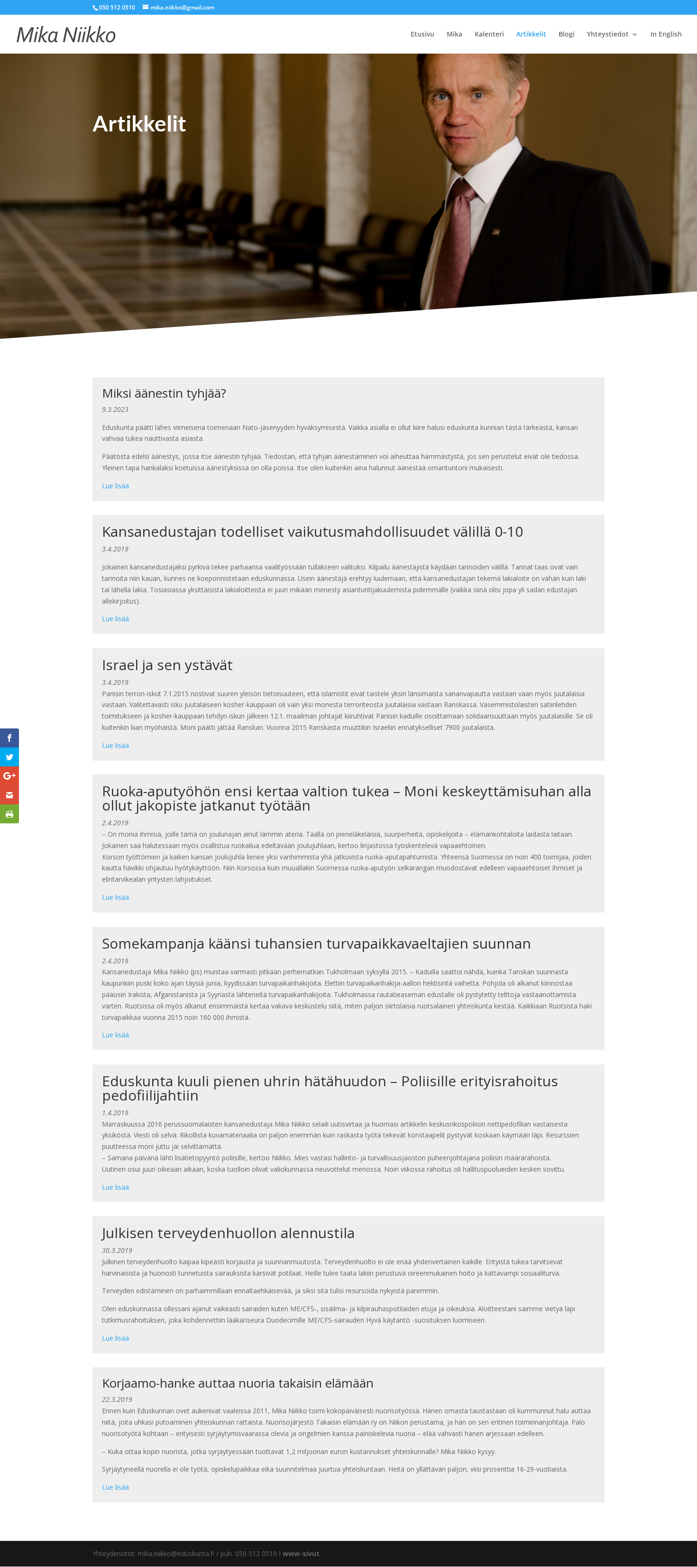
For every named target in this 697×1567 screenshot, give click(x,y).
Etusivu (422, 34)
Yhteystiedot (608, 34)
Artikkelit (531, 34)
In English (666, 34)
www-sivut (301, 1553)
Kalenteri (489, 34)
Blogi (567, 34)
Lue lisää (115, 485)
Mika (454, 34)
